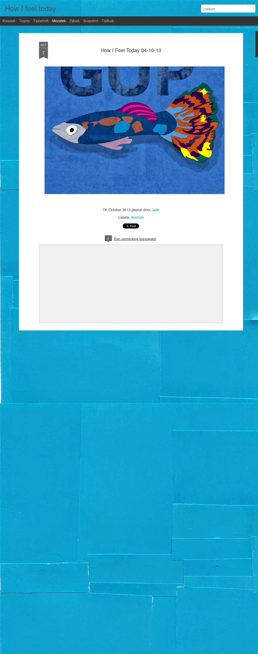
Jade (155, 209)
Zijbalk (74, 20)
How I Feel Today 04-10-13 (131, 50)
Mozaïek (59, 20)
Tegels (24, 20)
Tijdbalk (108, 20)
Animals (137, 217)
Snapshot (90, 20)
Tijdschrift (41, 20)
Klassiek (9, 20)
